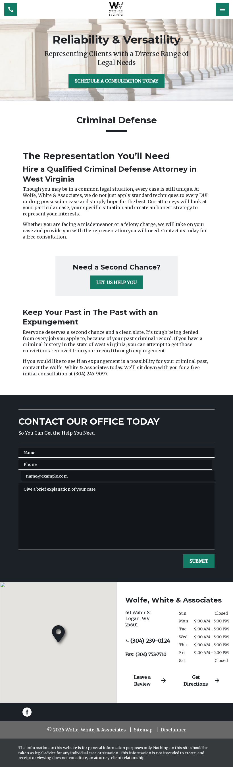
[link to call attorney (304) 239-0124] (10, 9)
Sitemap (143, 730)
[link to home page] (116, 9)
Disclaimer (173, 730)
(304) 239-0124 (150, 640)
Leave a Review (142, 680)
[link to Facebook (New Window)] (27, 712)
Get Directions (196, 680)
